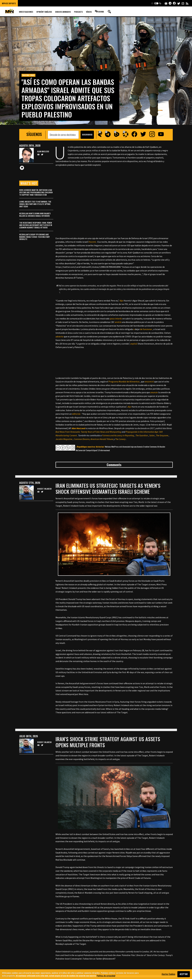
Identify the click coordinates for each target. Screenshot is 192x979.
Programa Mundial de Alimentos (124, 381)
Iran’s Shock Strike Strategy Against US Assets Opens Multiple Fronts (108, 742)
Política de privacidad (106, 975)
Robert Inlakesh (44, 489)
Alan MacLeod (78, 428)
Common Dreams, (82, 439)
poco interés (116, 318)
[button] (156, 3)
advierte (59, 336)
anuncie (154, 392)
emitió (118, 322)
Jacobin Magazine (64, 439)
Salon (151, 435)
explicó (133, 343)
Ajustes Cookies (168, 974)
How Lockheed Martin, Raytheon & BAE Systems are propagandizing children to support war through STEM (36, 192)
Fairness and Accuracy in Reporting (118, 435)
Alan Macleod (43, 151)
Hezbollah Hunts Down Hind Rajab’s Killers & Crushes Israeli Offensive (34, 214)
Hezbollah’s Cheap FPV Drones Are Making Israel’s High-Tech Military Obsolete (34, 237)
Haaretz (92, 241)
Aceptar (184, 974)
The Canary (120, 439)
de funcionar (146, 329)
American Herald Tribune (102, 439)
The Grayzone (162, 435)
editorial (76, 413)
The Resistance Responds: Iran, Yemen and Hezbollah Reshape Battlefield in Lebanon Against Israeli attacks (35, 225)
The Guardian (141, 435)
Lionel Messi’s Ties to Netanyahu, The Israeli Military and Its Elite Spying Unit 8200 (35, 204)
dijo (121, 300)
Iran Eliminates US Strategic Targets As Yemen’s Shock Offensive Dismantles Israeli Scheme (108, 488)
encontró (149, 381)
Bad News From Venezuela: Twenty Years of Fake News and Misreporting (88, 431)
